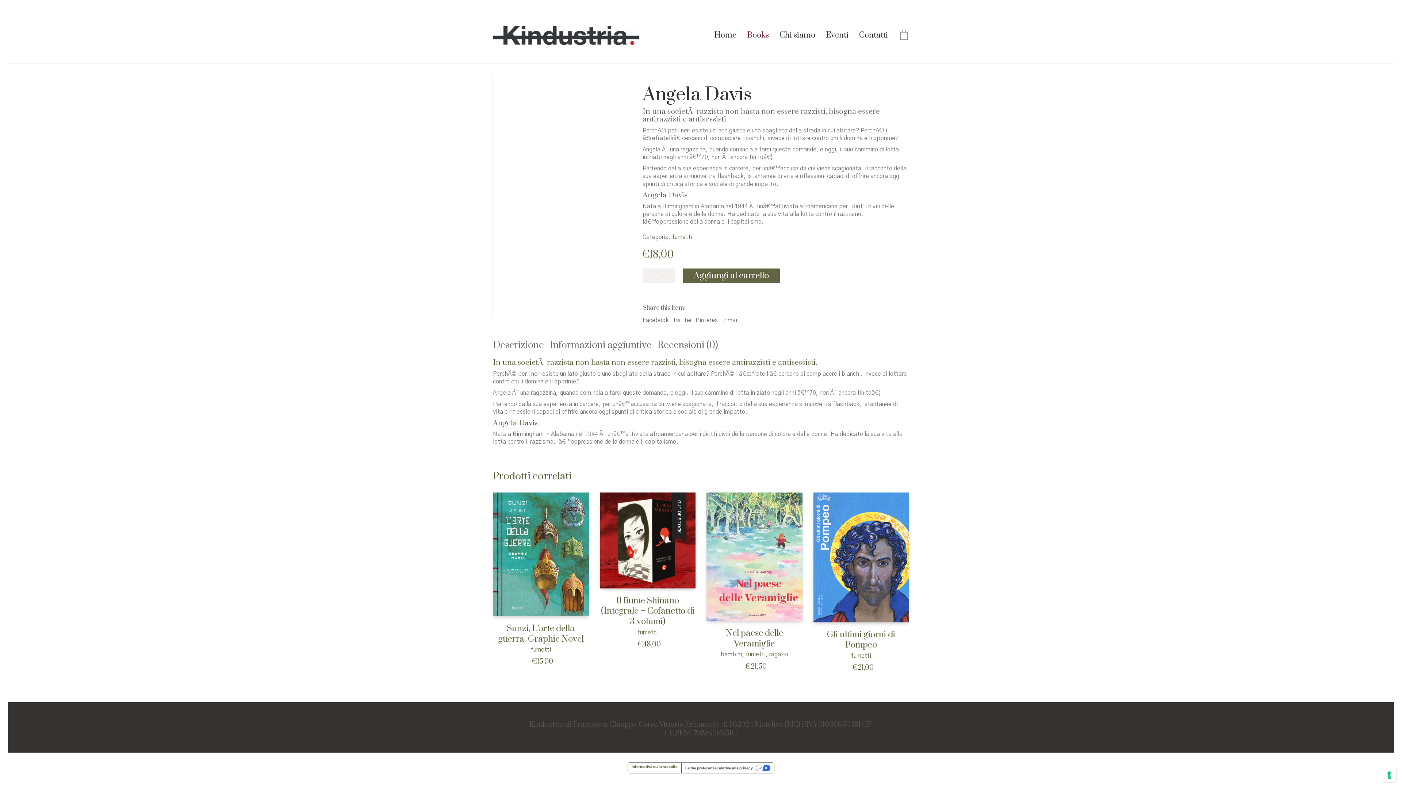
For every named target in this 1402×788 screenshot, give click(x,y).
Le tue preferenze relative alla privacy (719, 768)
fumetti (682, 237)
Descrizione (518, 345)
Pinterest (708, 320)
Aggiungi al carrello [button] (514, 649)
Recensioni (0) (688, 345)
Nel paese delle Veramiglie (754, 638)
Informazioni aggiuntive (601, 345)
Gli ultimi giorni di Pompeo (861, 640)
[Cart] (904, 36)
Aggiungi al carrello (731, 275)
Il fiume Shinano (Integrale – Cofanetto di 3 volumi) (647, 611)
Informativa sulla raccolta (655, 766)
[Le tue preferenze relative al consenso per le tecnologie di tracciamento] (1389, 775)
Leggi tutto (612, 632)
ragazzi (778, 654)
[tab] (521, 346)
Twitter (682, 320)
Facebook (656, 320)
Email (731, 320)
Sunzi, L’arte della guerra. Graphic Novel (541, 633)
